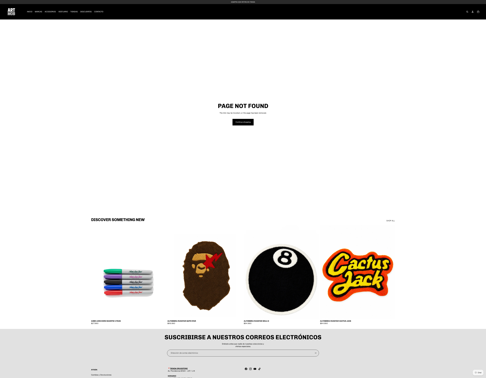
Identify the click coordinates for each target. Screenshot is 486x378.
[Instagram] (250, 368)
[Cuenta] (472, 12)
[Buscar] (467, 12)
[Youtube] (254, 368)
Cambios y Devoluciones (101, 375)
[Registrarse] (315, 353)
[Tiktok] (259, 368)
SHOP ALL (390, 221)
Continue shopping (243, 122)
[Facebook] (246, 368)
